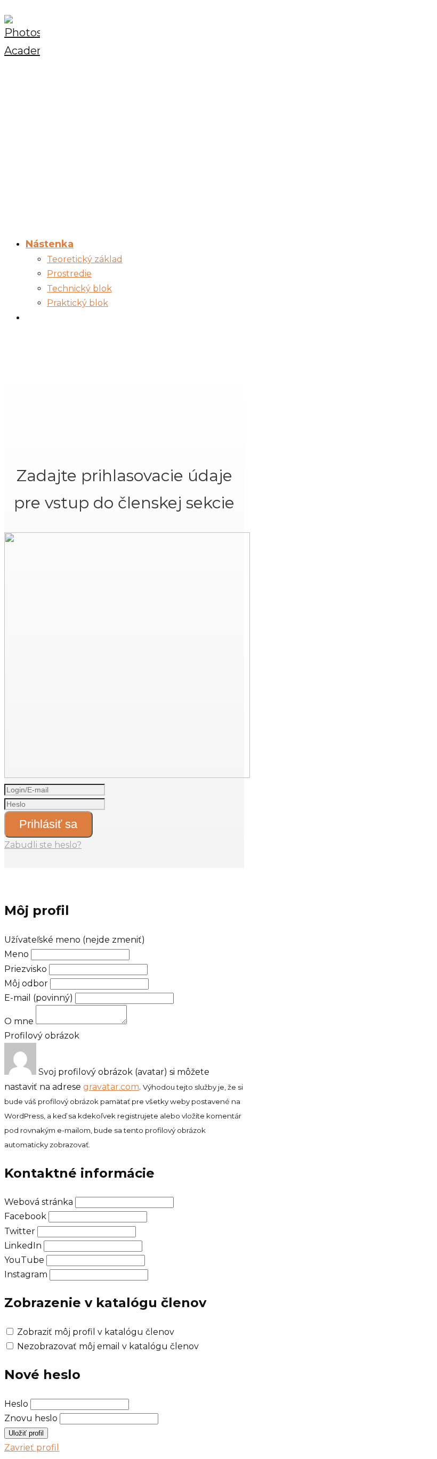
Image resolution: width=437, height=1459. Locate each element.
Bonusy (44, 317)
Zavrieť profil (31, 1447)
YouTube (24, 1260)
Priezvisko (25, 969)
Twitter (19, 1231)
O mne (19, 1021)
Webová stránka (38, 1202)
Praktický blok (77, 303)
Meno (17, 954)
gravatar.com (111, 1087)
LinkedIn (23, 1246)
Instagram (25, 1274)
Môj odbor (26, 983)
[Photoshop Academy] (22, 50)
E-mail (38, 998)
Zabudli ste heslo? (43, 845)
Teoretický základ (85, 259)
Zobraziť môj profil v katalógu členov (95, 1332)
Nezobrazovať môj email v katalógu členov (108, 1346)
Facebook (25, 1216)
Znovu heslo (31, 1418)
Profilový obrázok (41, 1036)
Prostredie (69, 274)
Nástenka (50, 244)
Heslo (16, 1404)
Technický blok (79, 288)
